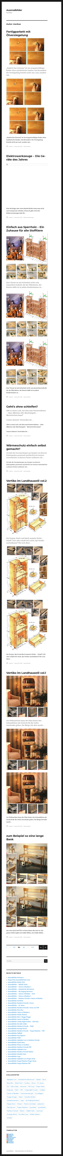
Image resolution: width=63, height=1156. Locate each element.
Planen (19, 1104)
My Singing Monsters (32, 1100)
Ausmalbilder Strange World (17, 1028)
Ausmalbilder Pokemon (16, 977)
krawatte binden (30, 1097)
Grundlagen (39, 1093)
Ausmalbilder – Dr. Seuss (16, 1005)
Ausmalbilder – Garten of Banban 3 (19, 996)
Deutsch (11, 1135)
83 (14, 947)
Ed (8, 1086)
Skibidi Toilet (30, 1111)
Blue (44, 1079)
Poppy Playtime (22, 1107)
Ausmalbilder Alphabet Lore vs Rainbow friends (24, 1040)
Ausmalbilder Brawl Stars (16, 1042)
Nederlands (12, 1137)
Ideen (21, 1097)
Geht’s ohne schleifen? (22, 406)
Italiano (10, 1139)
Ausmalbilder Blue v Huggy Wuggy (19, 1017)
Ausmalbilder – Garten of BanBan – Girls (21, 994)
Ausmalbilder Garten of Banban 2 (19, 1012)
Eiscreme (23, 1086)
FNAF (16, 1090)
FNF (21, 1090)
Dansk (10, 1136)
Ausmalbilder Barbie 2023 (16, 982)
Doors (33, 1083)
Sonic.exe (39, 1111)
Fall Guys (31, 1086)
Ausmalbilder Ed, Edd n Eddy (17, 1024)
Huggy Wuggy (12, 1097)
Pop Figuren (11, 1107)
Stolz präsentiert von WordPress (23, 1151)
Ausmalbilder (14, 10)
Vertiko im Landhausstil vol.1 (26, 672)
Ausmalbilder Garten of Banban (18, 1019)
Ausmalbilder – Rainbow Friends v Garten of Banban (25, 998)
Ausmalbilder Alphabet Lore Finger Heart (21, 1059)
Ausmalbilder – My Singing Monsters (20, 991)
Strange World (12, 1114)
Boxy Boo (10, 1083)
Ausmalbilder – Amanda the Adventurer (21, 989)
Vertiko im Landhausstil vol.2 (26, 480)
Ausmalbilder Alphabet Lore (17, 1049)
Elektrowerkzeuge (29, 217)
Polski (10, 1140)
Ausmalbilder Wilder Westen (17, 1014)
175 (33, 947)
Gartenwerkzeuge (27, 1093)
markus (11, 146)
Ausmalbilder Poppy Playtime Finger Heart (22, 1061)
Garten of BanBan (13, 1093)
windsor (9, 1118)
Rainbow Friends (12, 1111)
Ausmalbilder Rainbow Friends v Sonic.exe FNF (23, 1007)
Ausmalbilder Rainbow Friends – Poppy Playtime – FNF (26, 1031)
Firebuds (10, 1090)
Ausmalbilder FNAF (14, 1038)
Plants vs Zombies (30, 1104)
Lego (22, 1100)
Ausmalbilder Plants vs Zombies (18, 1045)
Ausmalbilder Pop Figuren (16, 1035)
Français (11, 1138)
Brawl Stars (18, 1083)
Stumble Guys (23, 1114)
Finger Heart (40, 1086)
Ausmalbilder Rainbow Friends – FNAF (21, 1026)
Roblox (22, 1111)
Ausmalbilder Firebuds (15, 1001)
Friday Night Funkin (31, 1090)
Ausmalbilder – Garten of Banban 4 (19, 987)
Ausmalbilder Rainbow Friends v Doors (21, 1003)
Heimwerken (27, 146)
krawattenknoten (13, 1100)
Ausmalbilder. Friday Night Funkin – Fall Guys (23, 1021)
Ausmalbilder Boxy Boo (15, 1010)
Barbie (38, 1079)
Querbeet (33, 1107)
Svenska (11, 1143)
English (10, 1134)
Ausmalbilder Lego (14, 1056)
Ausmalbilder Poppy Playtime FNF (19, 1063)
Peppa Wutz (11, 1104)
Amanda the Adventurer (26, 1079)
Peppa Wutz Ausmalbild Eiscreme (19, 980)
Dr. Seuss (40, 1083)
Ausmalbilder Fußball (15, 1033)
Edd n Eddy (14, 1086)
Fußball (42, 1090)
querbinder (42, 1107)
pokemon (41, 1104)
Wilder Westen (35, 1114)
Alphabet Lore (11, 1079)
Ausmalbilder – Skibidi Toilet (17, 984)
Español (11, 1142)
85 (24, 947)
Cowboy (27, 1083)
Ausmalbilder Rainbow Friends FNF (19, 1047)
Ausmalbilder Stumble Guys (17, 1054)
